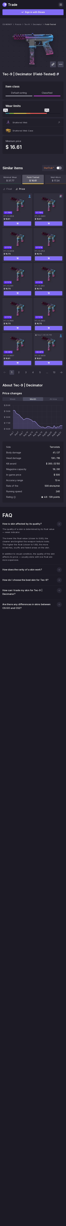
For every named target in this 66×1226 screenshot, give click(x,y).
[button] (33, 122)
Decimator (37, 24)
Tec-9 (27, 24)
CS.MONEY (7, 24)
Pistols (18, 24)
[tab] (12, 399)
